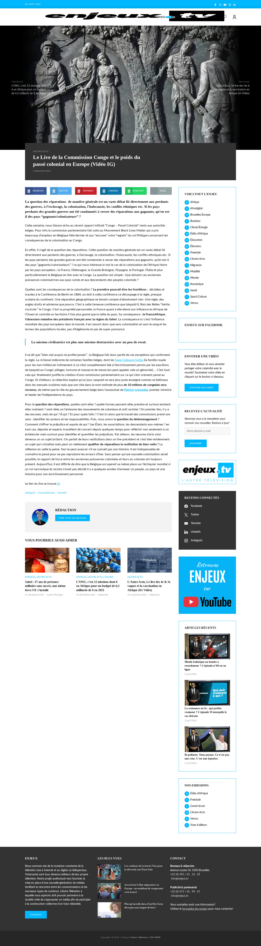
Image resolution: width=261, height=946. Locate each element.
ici (58, 483)
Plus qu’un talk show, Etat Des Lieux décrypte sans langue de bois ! (143, 905)
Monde (175, 16)
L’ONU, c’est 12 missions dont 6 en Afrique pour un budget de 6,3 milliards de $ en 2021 (97, 586)
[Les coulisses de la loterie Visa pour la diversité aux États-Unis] (109, 872)
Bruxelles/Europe (135, 16)
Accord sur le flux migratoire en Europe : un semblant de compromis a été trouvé (143, 888)
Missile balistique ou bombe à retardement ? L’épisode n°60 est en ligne (205, 665)
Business (192, 16)
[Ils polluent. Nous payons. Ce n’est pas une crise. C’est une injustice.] (207, 739)
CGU (151, 937)
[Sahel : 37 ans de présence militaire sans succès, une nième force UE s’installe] (47, 560)
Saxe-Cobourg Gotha (129, 360)
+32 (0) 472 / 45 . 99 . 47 (185, 891)
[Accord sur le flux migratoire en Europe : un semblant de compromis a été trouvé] (109, 891)
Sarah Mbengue (55, 595)
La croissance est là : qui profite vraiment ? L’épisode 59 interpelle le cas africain (206, 712)
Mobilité (210, 16)
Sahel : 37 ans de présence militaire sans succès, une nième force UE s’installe (45, 586)
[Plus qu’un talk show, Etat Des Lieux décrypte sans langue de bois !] (109, 910)
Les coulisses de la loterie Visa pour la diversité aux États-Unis (143, 867)
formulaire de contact (195, 909)
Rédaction (103, 595)
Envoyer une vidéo (201, 387)
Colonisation (46, 493)
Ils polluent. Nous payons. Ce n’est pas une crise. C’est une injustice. (207, 756)
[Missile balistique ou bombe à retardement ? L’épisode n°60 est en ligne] (207, 646)
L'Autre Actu (40, 151)
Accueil (86, 16)
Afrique (159, 16)
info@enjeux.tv (179, 878)
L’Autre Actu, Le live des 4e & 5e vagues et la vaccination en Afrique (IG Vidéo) (148, 586)
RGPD (158, 937)
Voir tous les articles (72, 518)
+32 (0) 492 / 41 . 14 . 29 (185, 874)
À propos (36, 915)
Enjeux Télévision (139, 937)
